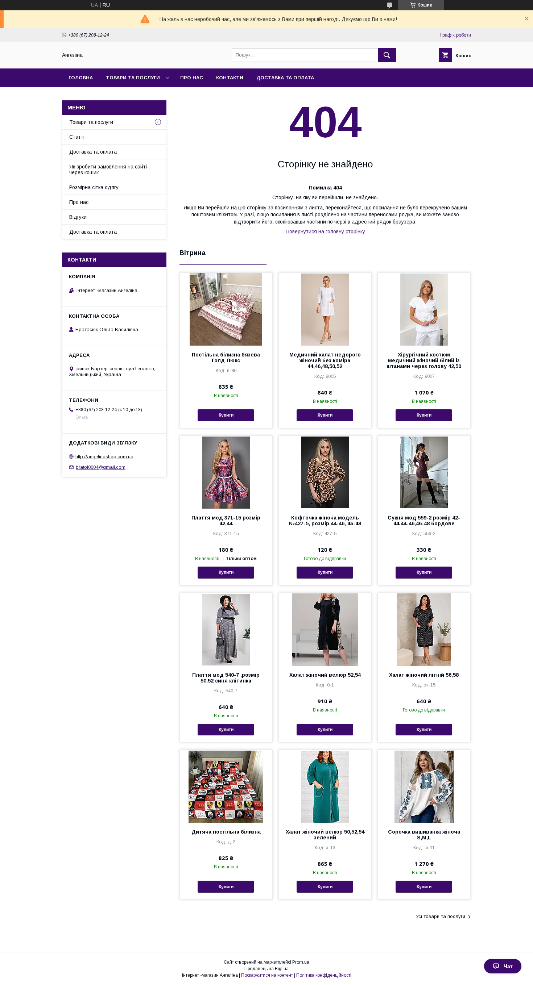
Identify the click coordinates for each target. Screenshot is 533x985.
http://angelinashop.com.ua (104, 456)
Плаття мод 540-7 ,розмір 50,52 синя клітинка (226, 678)
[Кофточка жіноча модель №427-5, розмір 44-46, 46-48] (325, 472)
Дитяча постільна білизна (226, 832)
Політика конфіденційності (323, 975)
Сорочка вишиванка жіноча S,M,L (424, 834)
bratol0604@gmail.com (100, 467)
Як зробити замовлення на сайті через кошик (108, 169)
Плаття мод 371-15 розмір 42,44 (225, 520)
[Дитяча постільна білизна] (226, 786)
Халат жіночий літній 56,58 (424, 675)
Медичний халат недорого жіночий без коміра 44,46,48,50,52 (325, 360)
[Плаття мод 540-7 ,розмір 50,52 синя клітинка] (226, 629)
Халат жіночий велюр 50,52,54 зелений (325, 834)
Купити (226, 415)
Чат (508, 966)
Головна (81, 77)
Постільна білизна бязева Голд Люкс (226, 357)
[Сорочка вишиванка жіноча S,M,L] (424, 786)
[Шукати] (387, 55)
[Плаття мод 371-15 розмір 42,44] (226, 472)
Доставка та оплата (285, 77)
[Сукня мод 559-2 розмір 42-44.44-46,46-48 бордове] (424, 472)
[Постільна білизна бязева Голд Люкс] (226, 309)
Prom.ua (300, 962)
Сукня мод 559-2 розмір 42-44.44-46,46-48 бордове (424, 520)
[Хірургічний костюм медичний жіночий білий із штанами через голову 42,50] (424, 309)
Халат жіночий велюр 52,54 (325, 675)
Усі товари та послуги (440, 916)
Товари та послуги (133, 77)
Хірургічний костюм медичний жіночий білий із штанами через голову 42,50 (424, 360)
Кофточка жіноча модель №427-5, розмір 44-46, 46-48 (325, 520)
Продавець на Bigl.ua (266, 968)
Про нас (191, 77)
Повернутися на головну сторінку (325, 231)
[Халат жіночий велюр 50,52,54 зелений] (325, 786)
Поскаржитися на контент (267, 975)
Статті (76, 137)
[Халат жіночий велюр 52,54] (325, 629)
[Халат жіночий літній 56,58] (424, 629)
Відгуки (78, 217)
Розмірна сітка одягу (94, 187)
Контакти (229, 77)
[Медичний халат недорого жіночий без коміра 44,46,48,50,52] (325, 309)
